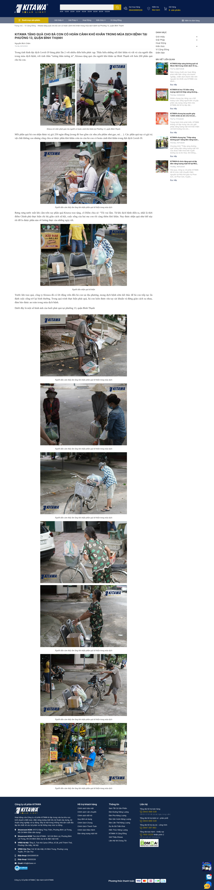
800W (101, 11)
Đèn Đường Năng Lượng (119, 812)
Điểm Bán (160, 52)
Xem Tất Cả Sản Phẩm (118, 808)
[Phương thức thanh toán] (151, 881)
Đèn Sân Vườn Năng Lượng (120, 819)
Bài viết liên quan (165, 59)
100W (67, 11)
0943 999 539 (150, 811)
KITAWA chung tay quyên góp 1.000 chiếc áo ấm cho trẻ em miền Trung (182, 114)
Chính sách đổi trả (85, 815)
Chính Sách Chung (85, 823)
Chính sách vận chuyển (87, 812)
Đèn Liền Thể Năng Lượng (119, 823)
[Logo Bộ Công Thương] (21, 868)
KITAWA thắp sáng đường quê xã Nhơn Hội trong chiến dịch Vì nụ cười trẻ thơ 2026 (184, 64)
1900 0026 (148, 834)
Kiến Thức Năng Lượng (118, 830)
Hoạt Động (161, 43)
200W (72, 11)
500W (90, 11)
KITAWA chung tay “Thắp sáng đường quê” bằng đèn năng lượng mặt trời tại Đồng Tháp (184, 138)
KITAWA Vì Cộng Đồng (118, 833)
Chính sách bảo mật (86, 808)
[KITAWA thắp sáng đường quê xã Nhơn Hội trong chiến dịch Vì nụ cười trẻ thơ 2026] (162, 68)
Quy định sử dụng (85, 819)
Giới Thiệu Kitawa (116, 837)
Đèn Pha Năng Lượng (117, 815)
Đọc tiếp (173, 85)
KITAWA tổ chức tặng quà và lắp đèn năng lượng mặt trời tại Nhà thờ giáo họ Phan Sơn (183, 162)
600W (95, 11)
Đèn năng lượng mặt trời (87, 833)
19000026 (31, 859)
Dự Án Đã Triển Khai (117, 826)
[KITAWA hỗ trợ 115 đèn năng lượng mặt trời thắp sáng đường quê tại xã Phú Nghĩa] (162, 94)
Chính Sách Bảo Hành (86, 830)
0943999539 (135, 10)
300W (78, 11)
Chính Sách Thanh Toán (87, 826)
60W (61, 11)
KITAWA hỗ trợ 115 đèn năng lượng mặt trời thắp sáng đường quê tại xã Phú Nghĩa (183, 90)
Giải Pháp (160, 40)
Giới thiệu (160, 36)
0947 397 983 (149, 827)
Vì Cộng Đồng (162, 49)
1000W (107, 11)
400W (84, 11)
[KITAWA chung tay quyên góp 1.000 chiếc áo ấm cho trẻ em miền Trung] (162, 118)
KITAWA (50, 880)
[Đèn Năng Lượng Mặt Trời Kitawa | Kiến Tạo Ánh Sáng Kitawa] (31, 8)
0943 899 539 (150, 821)
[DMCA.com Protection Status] (149, 843)
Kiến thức (160, 46)
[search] (117, 7)
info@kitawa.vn (29, 863)
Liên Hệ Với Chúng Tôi (117, 841)
